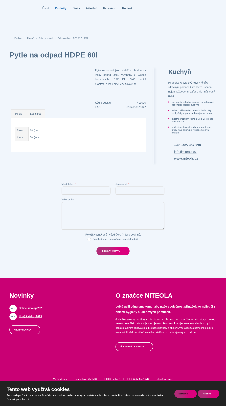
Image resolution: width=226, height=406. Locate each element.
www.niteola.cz (186, 158)
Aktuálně (91, 8)
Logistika (35, 113)
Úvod (45, 8)
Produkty (61, 8)
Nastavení (184, 394)
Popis (18, 113)
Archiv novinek (23, 330)
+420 (187, 145)
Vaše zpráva (69, 199)
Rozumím (206, 394)
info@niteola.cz (185, 152)
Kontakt (127, 8)
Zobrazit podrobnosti (18, 399)
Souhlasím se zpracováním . (116, 239)
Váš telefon (68, 184)
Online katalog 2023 (31, 308)
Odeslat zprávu (111, 251)
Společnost (122, 184)
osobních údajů (130, 239)
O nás (76, 8)
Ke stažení (109, 8)
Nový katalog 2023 (30, 316)
